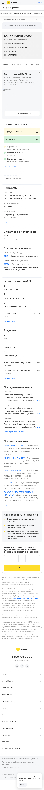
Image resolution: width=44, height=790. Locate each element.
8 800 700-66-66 (22, 657)
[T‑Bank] (12, 3)
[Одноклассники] (22, 666)
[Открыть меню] (3, 2)
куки (32, 776)
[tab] (5, 64)
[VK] (17, 666)
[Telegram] (27, 666)
